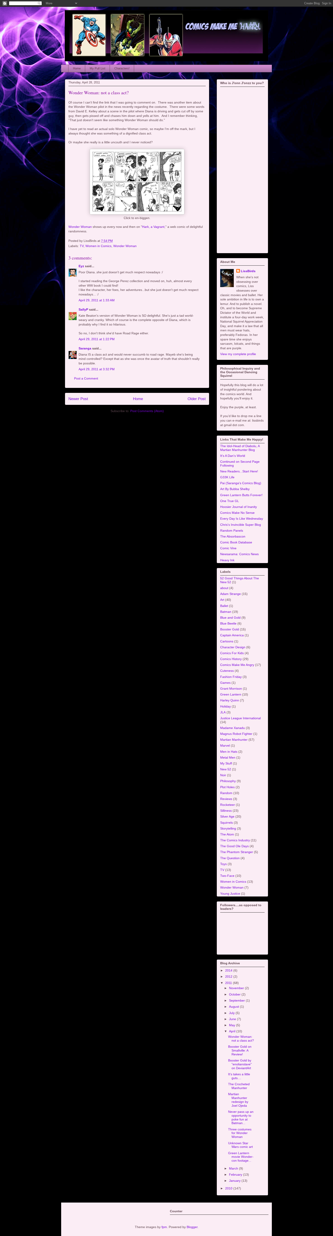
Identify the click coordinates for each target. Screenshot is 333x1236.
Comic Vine (228, 548)
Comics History (231, 659)
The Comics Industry (235, 840)
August (234, 1006)
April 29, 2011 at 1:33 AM (97, 300)
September (237, 1000)
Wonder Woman (80, 227)
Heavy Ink (227, 560)
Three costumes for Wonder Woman (239, 1133)
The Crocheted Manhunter (239, 1086)
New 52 (225, 769)
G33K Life (227, 477)
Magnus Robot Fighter (236, 734)
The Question (230, 858)
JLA (223, 712)
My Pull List (97, 68)
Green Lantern (230, 694)
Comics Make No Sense (237, 512)
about (224, 588)
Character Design (232, 647)
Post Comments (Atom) (147, 411)
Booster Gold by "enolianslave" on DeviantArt (240, 1064)
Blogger (192, 1227)
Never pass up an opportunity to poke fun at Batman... (240, 1117)
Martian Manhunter (234, 739)
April (232, 1031)
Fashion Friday (231, 677)
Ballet (224, 606)
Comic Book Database (236, 542)
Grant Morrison (231, 688)
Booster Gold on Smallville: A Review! (239, 1050)
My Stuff (226, 763)
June (233, 1019)
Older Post (197, 399)
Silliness (226, 810)
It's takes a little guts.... (239, 1076)
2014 (229, 970)
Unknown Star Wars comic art (240, 1145)
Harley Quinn (229, 700)
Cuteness (227, 670)
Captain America (232, 635)
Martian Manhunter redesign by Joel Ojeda (238, 1099)
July (232, 1013)
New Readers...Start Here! (239, 471)
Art (222, 599)
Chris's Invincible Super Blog (240, 524)
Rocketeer (227, 805)
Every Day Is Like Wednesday (241, 518)
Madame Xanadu (232, 728)
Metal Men (227, 757)
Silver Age (227, 816)
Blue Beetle (228, 623)
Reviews (226, 799)
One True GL (229, 501)
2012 (229, 976)
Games (225, 682)
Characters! (122, 68)
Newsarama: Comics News (239, 554)
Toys (223, 864)
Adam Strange (230, 594)
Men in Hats (228, 751)
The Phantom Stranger (236, 852)
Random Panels (231, 530)
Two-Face (227, 875)
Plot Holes (227, 787)
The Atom (227, 834)
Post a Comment (86, 378)
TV (82, 246)
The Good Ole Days (234, 846)
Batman (225, 611)
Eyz (81, 266)
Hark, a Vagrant (153, 227)
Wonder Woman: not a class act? (98, 93)
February (236, 1174)
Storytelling (228, 828)
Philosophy (228, 781)
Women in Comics (98, 246)
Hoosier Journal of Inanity (238, 507)
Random (226, 793)
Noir (223, 775)
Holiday (225, 706)
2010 (229, 1188)
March (234, 1168)
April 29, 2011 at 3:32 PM (97, 369)
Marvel (225, 745)
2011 (229, 983)
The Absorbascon (232, 536)
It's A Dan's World (232, 456)
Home (77, 68)
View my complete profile (238, 354)
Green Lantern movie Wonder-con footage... (240, 1157)
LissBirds (248, 271)
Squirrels (226, 822)
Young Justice (230, 893)
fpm (164, 1227)
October (235, 994)
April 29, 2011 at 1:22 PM (97, 339)
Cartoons (226, 641)
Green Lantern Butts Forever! (241, 495)
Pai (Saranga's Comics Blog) (240, 483)
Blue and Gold (230, 617)
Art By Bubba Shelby (235, 489)
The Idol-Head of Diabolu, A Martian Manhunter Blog (240, 448)
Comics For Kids (232, 653)
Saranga (85, 348)
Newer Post (78, 399)
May (232, 1025)
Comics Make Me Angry (237, 665)
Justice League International (240, 718)
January (235, 1180)
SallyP (83, 309)
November (237, 988)
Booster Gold (229, 629)
